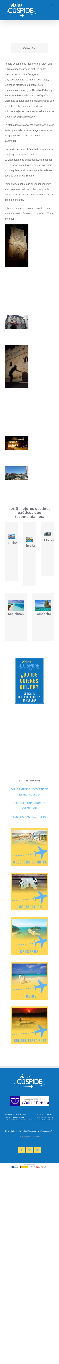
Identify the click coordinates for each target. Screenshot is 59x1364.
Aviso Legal (12, 1120)
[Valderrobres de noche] (16, 348)
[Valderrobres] (16, 439)
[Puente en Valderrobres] (16, 469)
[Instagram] (37, 1150)
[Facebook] (21, 1150)
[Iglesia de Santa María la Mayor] (16, 227)
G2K (51, 1120)
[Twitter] (29, 1150)
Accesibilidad (27, 1120)
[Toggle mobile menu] (52, 5)
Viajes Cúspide (36, 1115)
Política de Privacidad (41, 1117)
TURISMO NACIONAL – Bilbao (30, 817)
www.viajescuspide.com (29, 1136)
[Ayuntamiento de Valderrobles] (16, 318)
